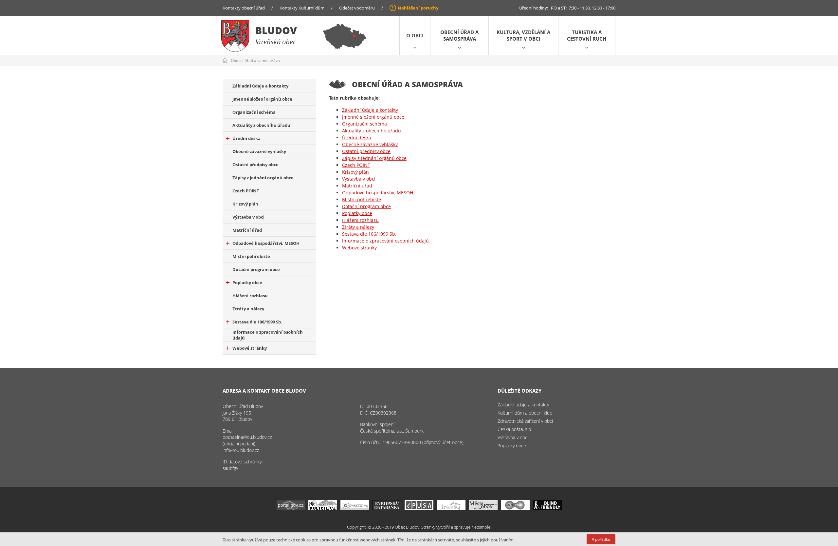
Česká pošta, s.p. (515, 429)
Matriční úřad (247, 230)
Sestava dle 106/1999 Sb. (257, 322)
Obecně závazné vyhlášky (259, 151)
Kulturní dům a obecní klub (525, 413)
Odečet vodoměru (357, 8)
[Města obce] (483, 508)
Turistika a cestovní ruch (586, 35)
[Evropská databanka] (387, 508)
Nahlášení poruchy (418, 8)
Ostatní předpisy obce (255, 164)
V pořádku (601, 539)
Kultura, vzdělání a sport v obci (523, 35)
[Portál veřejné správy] (291, 508)
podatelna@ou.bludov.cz (247, 437)
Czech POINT (245, 191)
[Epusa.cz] (419, 508)
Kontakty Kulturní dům (302, 8)
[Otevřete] (355, 508)
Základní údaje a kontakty (260, 86)
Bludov (276, 30)
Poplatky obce (247, 282)
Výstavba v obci (248, 217)
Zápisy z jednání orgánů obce (263, 178)
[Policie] (323, 508)
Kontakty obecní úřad (244, 8)
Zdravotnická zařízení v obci (525, 421)
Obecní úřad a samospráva (459, 35)
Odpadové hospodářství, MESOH (266, 243)
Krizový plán (245, 204)
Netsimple (480, 527)
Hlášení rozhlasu (250, 296)
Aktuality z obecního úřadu (261, 125)
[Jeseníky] (451, 508)
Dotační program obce (256, 269)
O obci (415, 35)
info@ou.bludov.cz (241, 450)
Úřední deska (246, 138)
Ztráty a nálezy (248, 309)
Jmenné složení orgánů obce (262, 99)
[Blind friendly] (547, 508)
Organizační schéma (254, 112)
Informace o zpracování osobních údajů (267, 335)
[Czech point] (515, 508)
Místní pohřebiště (251, 256)
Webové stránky (249, 348)
